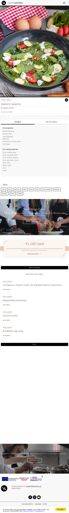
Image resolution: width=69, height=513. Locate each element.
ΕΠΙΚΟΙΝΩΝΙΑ (38, 504)
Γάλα (37, 189)
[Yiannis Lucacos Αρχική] (12, 3)
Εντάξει (61, 509)
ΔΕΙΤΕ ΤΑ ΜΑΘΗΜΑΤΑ (33, 221)
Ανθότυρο (17, 189)
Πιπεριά (12, 193)
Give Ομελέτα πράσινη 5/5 (8, 112)
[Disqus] (34, 372)
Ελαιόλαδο (57, 189)
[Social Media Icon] (30, 497)
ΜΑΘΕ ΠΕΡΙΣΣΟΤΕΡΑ (33, 254)
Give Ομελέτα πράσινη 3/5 (4, 112)
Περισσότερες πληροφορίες (33, 511)
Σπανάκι (20, 193)
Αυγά (31, 189)
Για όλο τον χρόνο (46, 189)
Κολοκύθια (4, 193)
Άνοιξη (25, 189)
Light (3, 189)
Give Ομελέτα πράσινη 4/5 (6, 112)
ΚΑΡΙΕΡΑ (45, 504)
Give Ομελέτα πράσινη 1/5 (1, 112)
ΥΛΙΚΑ (17, 122)
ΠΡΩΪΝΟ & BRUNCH (6, 100)
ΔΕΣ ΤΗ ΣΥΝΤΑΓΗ (6, 289)
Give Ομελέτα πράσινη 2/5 (3, 112)
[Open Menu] (65, 3)
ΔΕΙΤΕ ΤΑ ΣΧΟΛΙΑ (34, 268)
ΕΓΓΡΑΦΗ (33, 460)
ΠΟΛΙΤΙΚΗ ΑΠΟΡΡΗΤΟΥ (27, 504)
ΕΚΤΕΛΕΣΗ (51, 122)
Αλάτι (9, 189)
